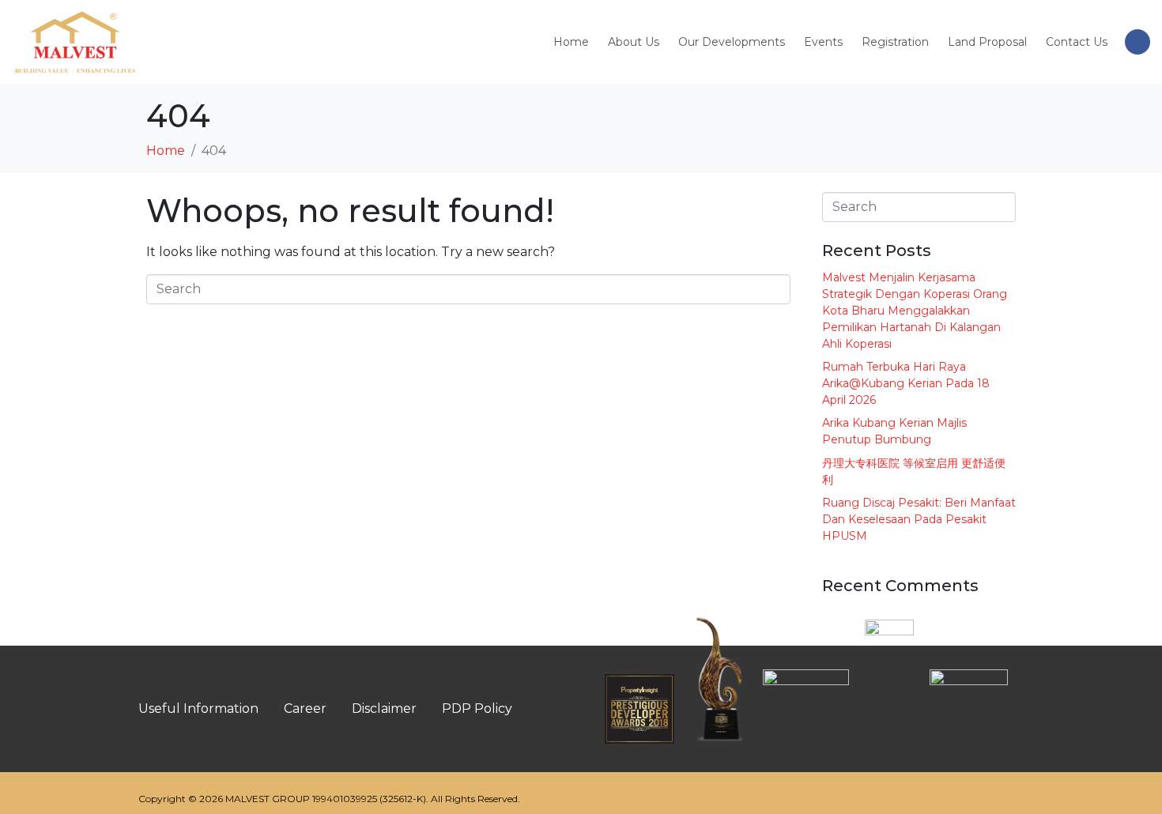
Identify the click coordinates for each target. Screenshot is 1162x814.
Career (305, 708)
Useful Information (198, 708)
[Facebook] (1137, 42)
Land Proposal (987, 42)
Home (571, 42)
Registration (895, 42)
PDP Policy (477, 708)
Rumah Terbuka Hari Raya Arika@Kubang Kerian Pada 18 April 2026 (906, 383)
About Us (633, 42)
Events (823, 42)
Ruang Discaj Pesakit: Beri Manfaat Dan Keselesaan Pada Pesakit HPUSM (919, 519)
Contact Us (1076, 42)
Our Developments (731, 42)
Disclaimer (384, 708)
